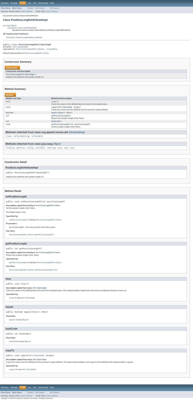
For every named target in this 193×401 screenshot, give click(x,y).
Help (52, 3)
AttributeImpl (20, 47)
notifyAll (40, 148)
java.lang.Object (9, 26)
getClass (21, 148)
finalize (10, 148)
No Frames (39, 8)
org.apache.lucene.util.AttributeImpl (22, 28)
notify (30, 148)
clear (54, 102)
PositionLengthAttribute (25, 37)
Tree (35, 3)
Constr (22, 11)
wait (60, 148)
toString (51, 148)
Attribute (38, 37)
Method (29, 11)
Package (14, 3)
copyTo (54, 107)
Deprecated (43, 3)
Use (29, 3)
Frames (30, 8)
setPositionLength (60, 124)
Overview (5, 3)
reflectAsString (21, 136)
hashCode (55, 121)
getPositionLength (60, 116)
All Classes (54, 8)
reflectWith (37, 136)
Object (62, 113)
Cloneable (10, 37)
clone (8, 136)
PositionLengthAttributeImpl (20, 74)
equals (54, 113)
